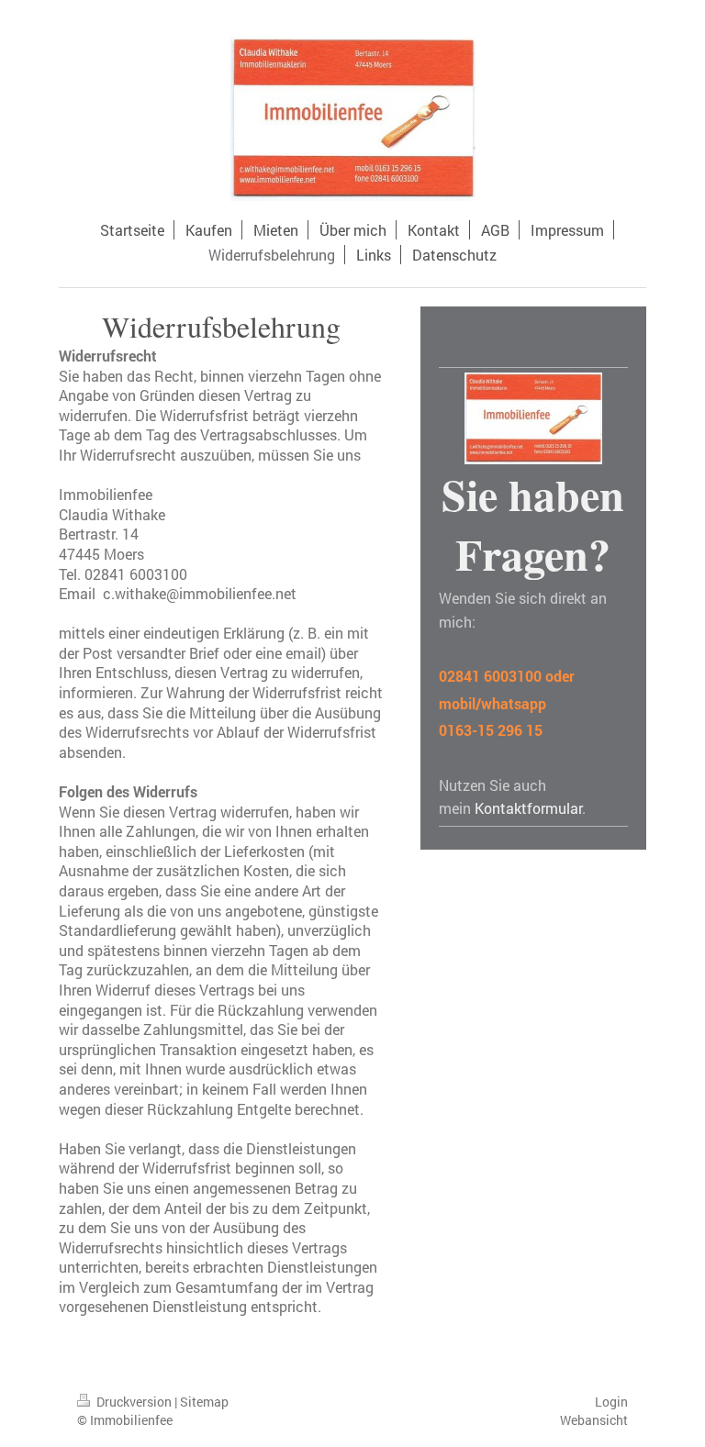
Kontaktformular (528, 808)
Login (611, 1401)
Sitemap (204, 1401)
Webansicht (594, 1420)
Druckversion (134, 1401)
